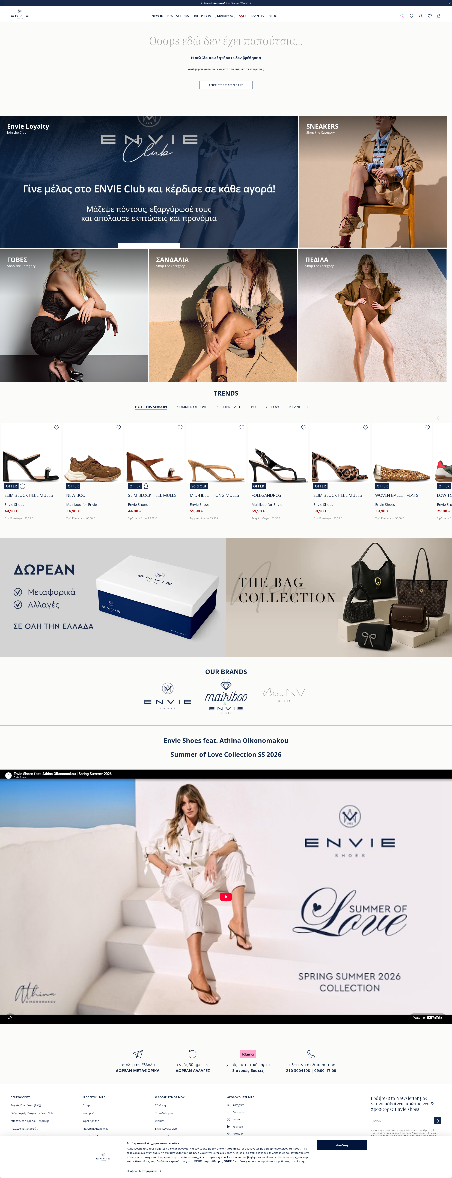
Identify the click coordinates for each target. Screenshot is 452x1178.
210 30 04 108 (241, 3)
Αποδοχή (342, 1145)
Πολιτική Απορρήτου (413, 1133)
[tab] (192, 407)
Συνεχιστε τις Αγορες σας (226, 85)
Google (232, 1148)
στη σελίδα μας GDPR (217, 1161)
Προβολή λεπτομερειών (142, 1171)
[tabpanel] (226, 469)
